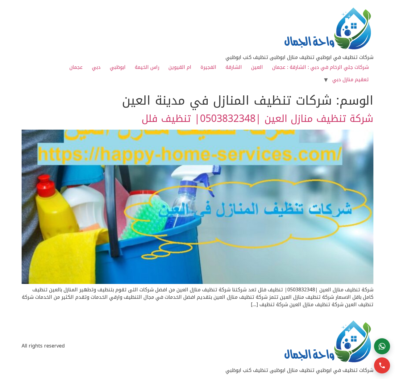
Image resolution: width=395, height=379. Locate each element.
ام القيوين (179, 67)
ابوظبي (118, 67)
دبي (96, 67)
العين (257, 67)
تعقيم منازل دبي (350, 79)
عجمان (76, 67)
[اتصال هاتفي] (382, 365)
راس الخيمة (147, 67)
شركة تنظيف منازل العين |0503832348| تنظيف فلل (257, 118)
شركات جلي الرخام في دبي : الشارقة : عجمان (320, 67)
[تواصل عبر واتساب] (382, 346)
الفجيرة (208, 67)
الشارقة (234, 67)
